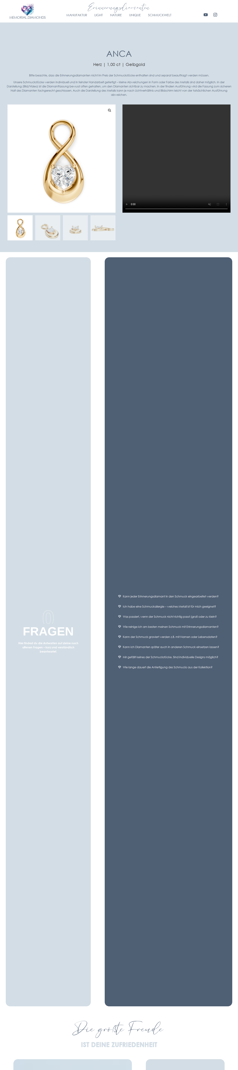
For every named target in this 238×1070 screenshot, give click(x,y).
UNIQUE (135, 15)
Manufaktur (76, 15)
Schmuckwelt (159, 15)
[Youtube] (205, 14)
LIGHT (98, 15)
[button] (109, 110)
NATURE (116, 15)
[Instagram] (215, 14)
